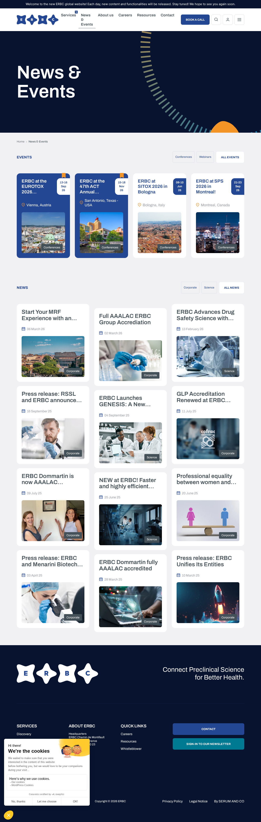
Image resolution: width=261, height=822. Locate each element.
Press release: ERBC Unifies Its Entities (204, 561)
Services (69, 14)
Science (209, 287)
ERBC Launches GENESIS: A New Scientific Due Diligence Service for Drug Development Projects (130, 401)
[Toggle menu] (239, 20)
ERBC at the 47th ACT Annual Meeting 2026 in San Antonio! (94, 187)
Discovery (24, 734)
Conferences (183, 157)
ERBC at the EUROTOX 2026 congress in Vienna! (34, 187)
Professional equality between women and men (204, 479)
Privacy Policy (172, 801)
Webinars (205, 157)
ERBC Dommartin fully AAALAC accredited (128, 565)
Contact (167, 15)
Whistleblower (131, 748)
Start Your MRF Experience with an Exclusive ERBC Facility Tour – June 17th (53, 315)
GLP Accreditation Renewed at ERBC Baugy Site (201, 397)
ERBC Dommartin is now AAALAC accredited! (48, 479)
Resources (146, 15)
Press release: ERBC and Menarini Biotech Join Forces (49, 561)
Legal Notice (198, 801)
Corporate (190, 287)
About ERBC (82, 726)
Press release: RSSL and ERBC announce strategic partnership (49, 397)
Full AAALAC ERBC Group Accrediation (125, 319)
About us (106, 15)
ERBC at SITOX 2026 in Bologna (152, 186)
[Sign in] (228, 20)
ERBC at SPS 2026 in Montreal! (209, 186)
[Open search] (216, 20)
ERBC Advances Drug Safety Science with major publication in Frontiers (205, 315)
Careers (125, 15)
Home (20, 141)
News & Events (87, 19)
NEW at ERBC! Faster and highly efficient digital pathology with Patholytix (127, 483)
